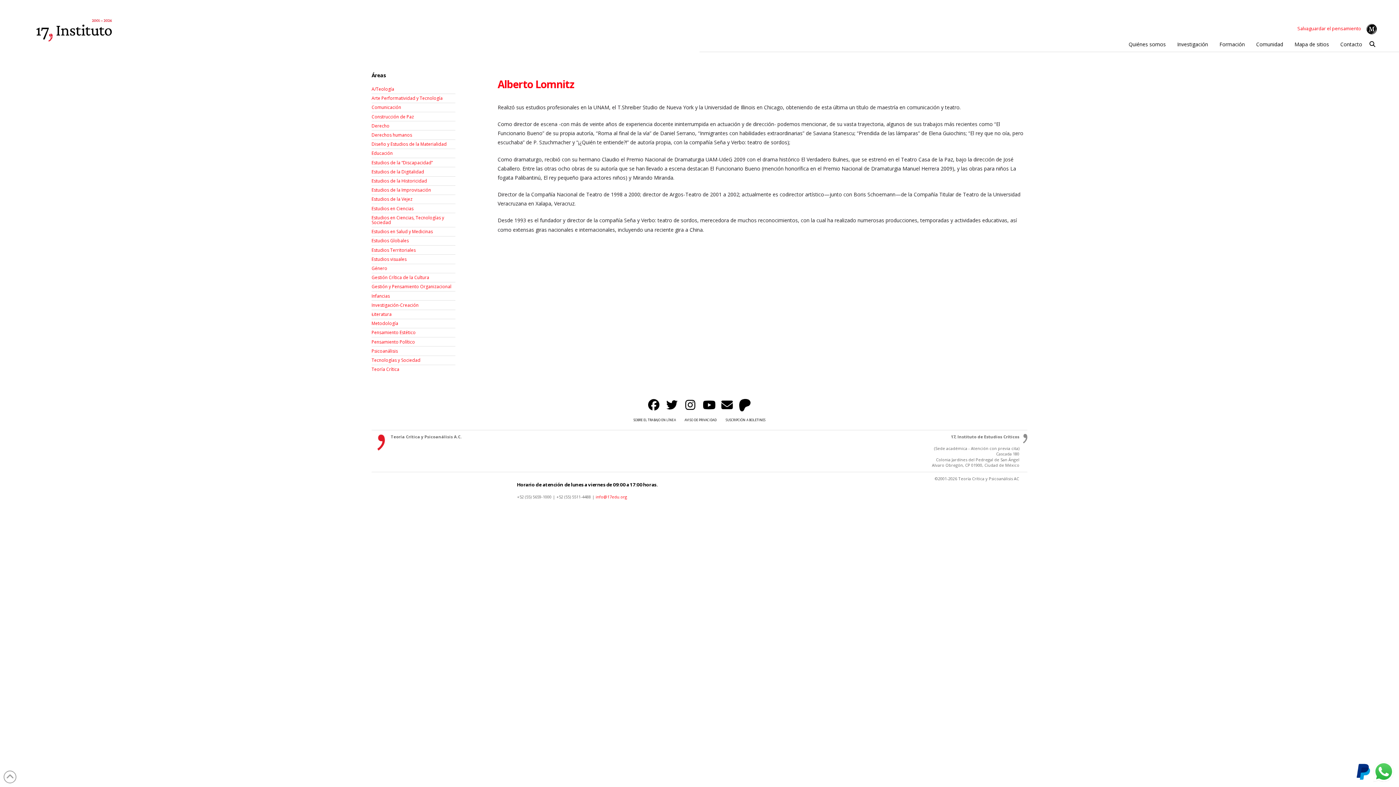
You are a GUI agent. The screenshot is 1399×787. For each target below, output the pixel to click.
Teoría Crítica (385, 369)
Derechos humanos (392, 135)
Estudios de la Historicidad (399, 181)
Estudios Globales (390, 241)
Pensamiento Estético (394, 332)
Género (379, 268)
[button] (1372, 44)
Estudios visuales (389, 259)
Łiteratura (382, 314)
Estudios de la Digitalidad (398, 172)
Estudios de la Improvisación (401, 190)
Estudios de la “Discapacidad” (402, 163)
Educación (382, 153)
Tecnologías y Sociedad (396, 360)
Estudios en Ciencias (393, 208)
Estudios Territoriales (394, 250)
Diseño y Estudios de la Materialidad (409, 144)
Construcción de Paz (393, 117)
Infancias (381, 296)
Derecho (380, 126)
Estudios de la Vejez (392, 199)
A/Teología (383, 89)
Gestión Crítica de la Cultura (400, 277)
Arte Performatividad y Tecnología (407, 98)
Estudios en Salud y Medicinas (402, 231)
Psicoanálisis (385, 351)
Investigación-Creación (395, 305)
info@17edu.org (611, 497)
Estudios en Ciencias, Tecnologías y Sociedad (408, 220)
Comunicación (386, 107)
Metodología (385, 323)
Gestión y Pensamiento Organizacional (411, 286)
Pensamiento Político (393, 342)
